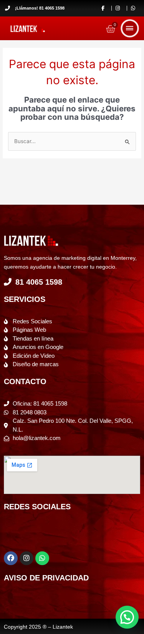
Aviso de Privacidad (46, 578)
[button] (127, 617)
